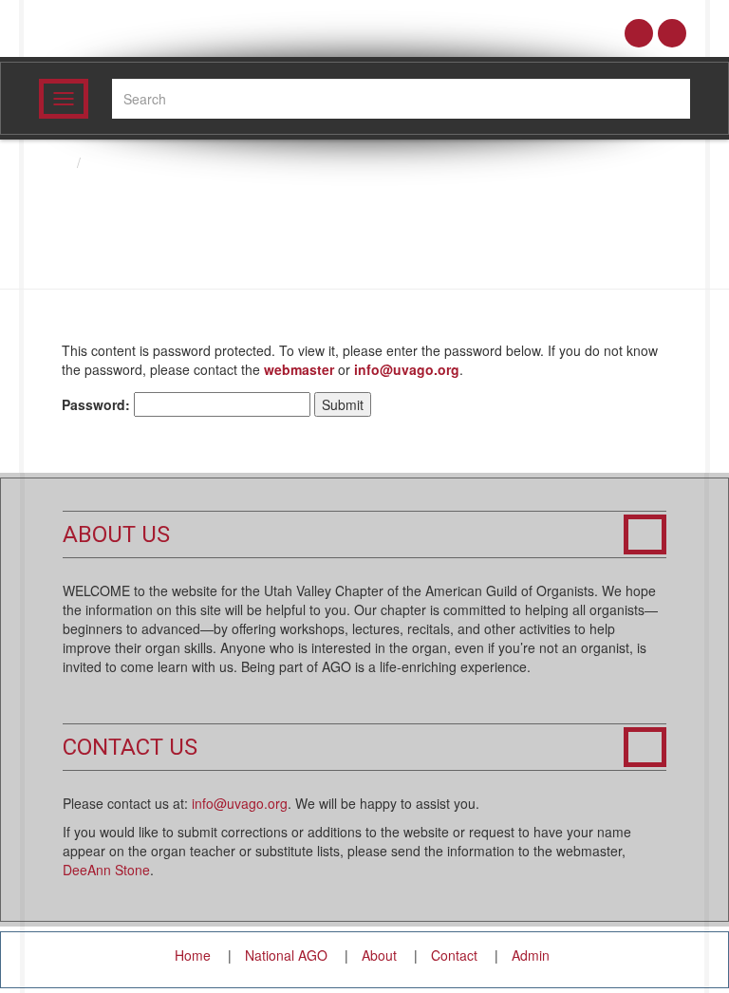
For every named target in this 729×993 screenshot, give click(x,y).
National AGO (286, 955)
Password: (98, 404)
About (379, 955)
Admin (531, 955)
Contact (454, 955)
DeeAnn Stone (106, 869)
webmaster (299, 369)
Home (193, 955)
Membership (126, 162)
